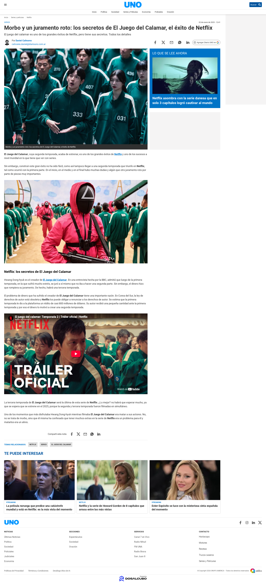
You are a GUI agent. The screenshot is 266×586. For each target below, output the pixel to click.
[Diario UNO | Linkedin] (253, 522)
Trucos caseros (206, 555)
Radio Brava (140, 551)
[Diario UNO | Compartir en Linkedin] (188, 42)
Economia (146, 12)
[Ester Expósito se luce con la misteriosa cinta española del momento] (185, 480)
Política (104, 12)
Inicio (94, 12)
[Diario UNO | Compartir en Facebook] (155, 42)
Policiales (159, 12)
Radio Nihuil (140, 542)
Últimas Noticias (12, 537)
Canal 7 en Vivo (141, 537)
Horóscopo (204, 536)
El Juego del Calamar (55, 279)
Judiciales (9, 556)
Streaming (11, 502)
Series (44, 444)
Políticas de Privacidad (14, 571)
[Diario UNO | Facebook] (240, 522)
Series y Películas (130, 12)
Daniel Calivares (24, 40)
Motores (203, 542)
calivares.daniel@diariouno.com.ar (29, 44)
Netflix (118, 154)
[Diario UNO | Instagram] (247, 522)
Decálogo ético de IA (61, 571)
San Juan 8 (139, 556)
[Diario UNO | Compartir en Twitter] (163, 42)
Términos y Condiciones (38, 571)
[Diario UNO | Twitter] (260, 522)
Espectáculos (75, 537)
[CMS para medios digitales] (133, 579)
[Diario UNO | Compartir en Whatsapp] (179, 42)
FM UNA (138, 546)
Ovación (170, 12)
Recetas (203, 549)
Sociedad (115, 12)
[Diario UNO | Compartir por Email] (171, 42)
